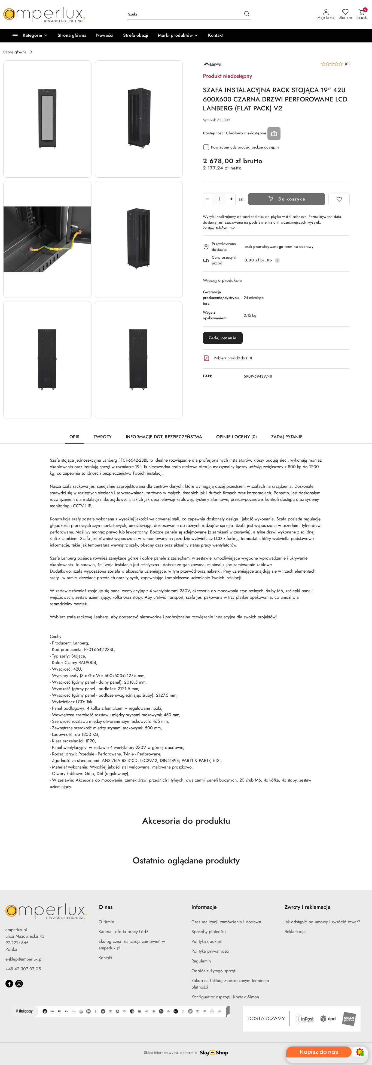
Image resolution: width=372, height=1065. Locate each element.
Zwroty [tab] (102, 437)
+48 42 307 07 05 (23, 969)
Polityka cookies (206, 941)
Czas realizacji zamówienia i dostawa (226, 922)
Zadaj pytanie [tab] (287, 437)
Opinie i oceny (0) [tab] (236, 437)
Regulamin (201, 961)
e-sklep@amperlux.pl (23, 959)
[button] (178, 35)
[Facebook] (9, 983)
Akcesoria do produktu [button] (186, 820)
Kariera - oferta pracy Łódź (123, 931)
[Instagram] (19, 983)
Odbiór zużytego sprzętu (214, 971)
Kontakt (105, 958)
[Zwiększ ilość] (231, 199)
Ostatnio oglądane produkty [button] (186, 860)
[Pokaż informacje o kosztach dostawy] (277, 260)
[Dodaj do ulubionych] (339, 199)
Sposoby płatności (208, 931)
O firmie (106, 922)
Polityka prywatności (210, 951)
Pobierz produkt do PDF (233, 358)
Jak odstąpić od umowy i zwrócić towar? (323, 922)
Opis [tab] (74, 437)
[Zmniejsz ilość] (207, 199)
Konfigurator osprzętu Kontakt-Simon (225, 997)
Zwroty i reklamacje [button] (308, 907)
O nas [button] (105, 907)
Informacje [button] (204, 907)
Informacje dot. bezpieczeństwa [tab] (164, 437)
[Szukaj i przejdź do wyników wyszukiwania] (247, 14)
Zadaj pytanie (223, 338)
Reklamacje (295, 931)
